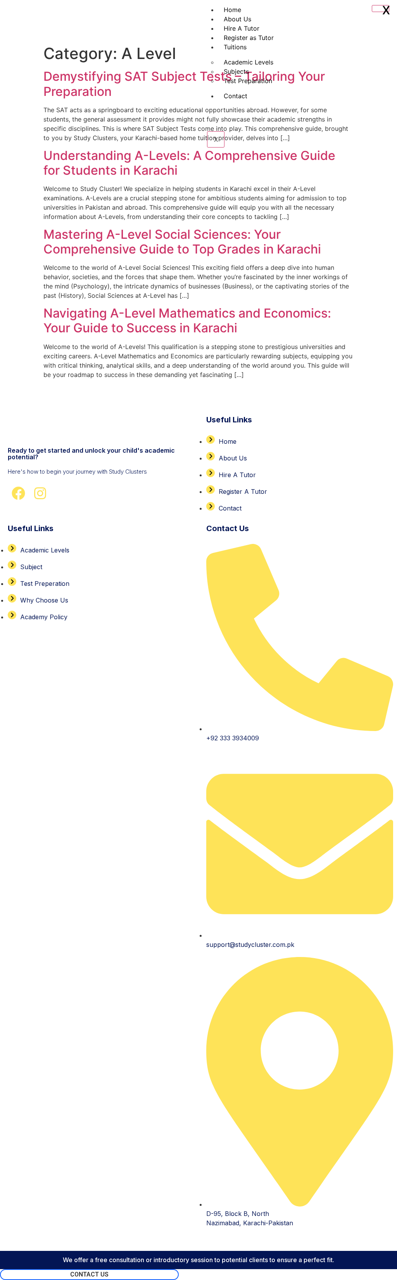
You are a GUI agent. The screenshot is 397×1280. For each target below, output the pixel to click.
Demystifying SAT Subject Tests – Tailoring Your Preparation (184, 84)
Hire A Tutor (241, 28)
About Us (237, 19)
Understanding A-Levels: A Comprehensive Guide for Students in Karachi (189, 163)
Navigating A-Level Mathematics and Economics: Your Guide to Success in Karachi (187, 320)
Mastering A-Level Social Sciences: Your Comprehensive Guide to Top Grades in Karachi (182, 242)
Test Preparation (248, 81)
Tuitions (235, 47)
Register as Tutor (249, 38)
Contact (235, 96)
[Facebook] (18, 493)
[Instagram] (40, 493)
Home (232, 10)
